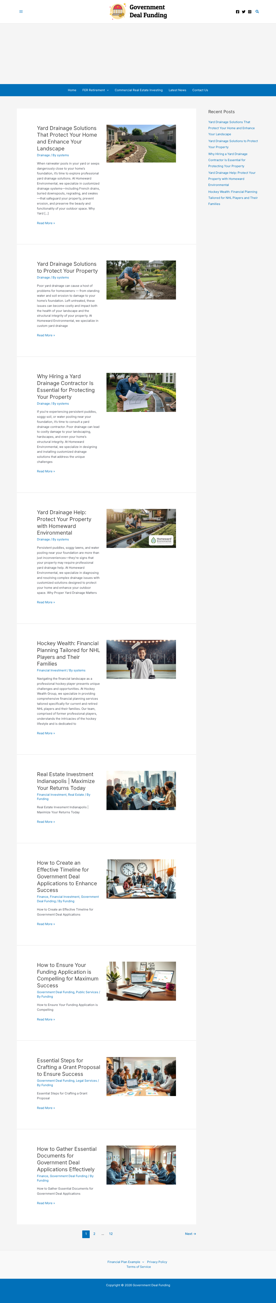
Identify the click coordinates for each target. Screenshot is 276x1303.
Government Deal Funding (55, 992)
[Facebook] (237, 12)
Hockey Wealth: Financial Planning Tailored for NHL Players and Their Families (233, 198)
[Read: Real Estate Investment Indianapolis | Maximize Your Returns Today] (141, 790)
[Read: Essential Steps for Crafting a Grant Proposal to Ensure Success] (141, 1076)
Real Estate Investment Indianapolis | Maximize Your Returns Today (66, 781)
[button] (257, 11)
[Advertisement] (138, 53)
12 (111, 1234)
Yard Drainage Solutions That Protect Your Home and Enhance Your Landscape (231, 128)
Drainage (43, 155)
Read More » (46, 223)
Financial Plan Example (123, 1262)
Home (72, 90)
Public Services (87, 992)
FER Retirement (93, 90)
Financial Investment (51, 670)
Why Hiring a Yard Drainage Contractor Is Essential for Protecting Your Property (228, 160)
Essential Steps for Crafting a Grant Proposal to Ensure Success (68, 1067)
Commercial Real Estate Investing (139, 90)
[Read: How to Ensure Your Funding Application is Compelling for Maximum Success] (141, 981)
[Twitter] (243, 12)
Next (190, 1234)
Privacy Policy (157, 1262)
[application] (107, 90)
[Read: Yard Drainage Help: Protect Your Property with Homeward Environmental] (141, 528)
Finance (42, 897)
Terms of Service (138, 1267)
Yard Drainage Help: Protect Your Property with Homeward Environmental (232, 179)
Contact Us (200, 90)
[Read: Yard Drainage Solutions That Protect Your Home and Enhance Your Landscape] (141, 143)
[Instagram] (250, 12)
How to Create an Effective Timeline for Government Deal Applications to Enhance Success (67, 876)
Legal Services (86, 1080)
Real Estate (76, 795)
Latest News (177, 90)
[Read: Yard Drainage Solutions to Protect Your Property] (141, 280)
